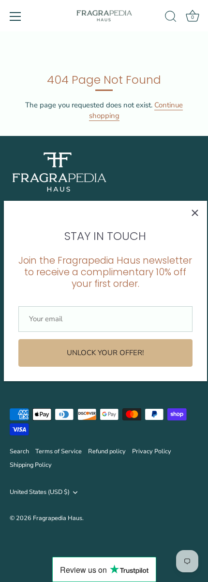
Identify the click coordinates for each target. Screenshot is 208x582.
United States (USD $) (40, 492)
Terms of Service (58, 451)
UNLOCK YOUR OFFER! (105, 353)
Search (19, 451)
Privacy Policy (151, 451)
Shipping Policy (31, 465)
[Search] (170, 18)
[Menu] (15, 16)
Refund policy (107, 451)
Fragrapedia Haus (57, 518)
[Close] (195, 213)
